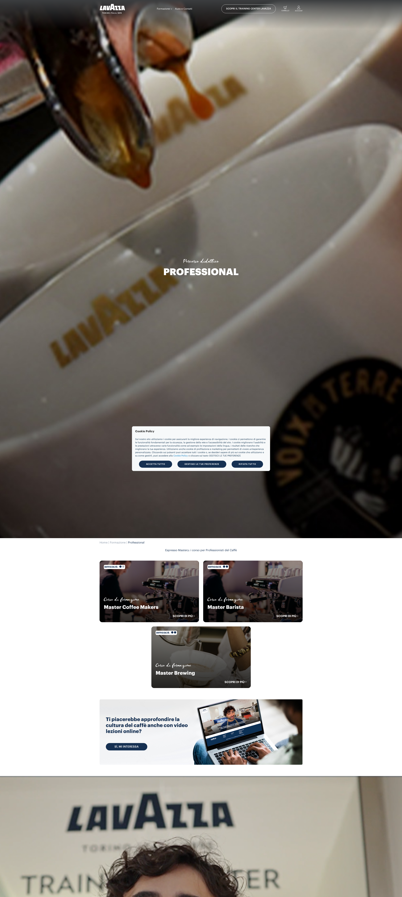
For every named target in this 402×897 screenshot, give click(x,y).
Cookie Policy (180, 456)
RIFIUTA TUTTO (247, 464)
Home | (104, 542)
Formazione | (118, 542)
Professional (136, 542)
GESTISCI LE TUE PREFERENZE (202, 464)
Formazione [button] (164, 9)
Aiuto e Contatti (183, 9)
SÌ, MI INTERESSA (126, 746)
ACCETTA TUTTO (155, 464)
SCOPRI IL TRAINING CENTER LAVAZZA (248, 9)
